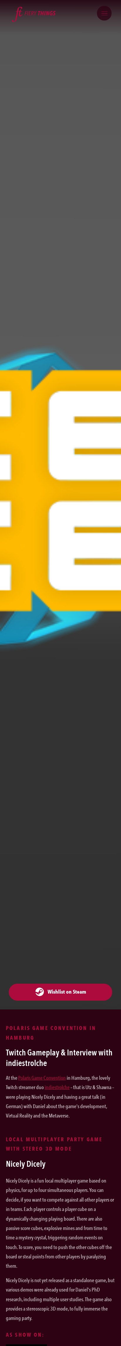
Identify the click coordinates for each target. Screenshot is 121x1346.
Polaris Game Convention (42, 1078)
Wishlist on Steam (65, 991)
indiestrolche (57, 1087)
